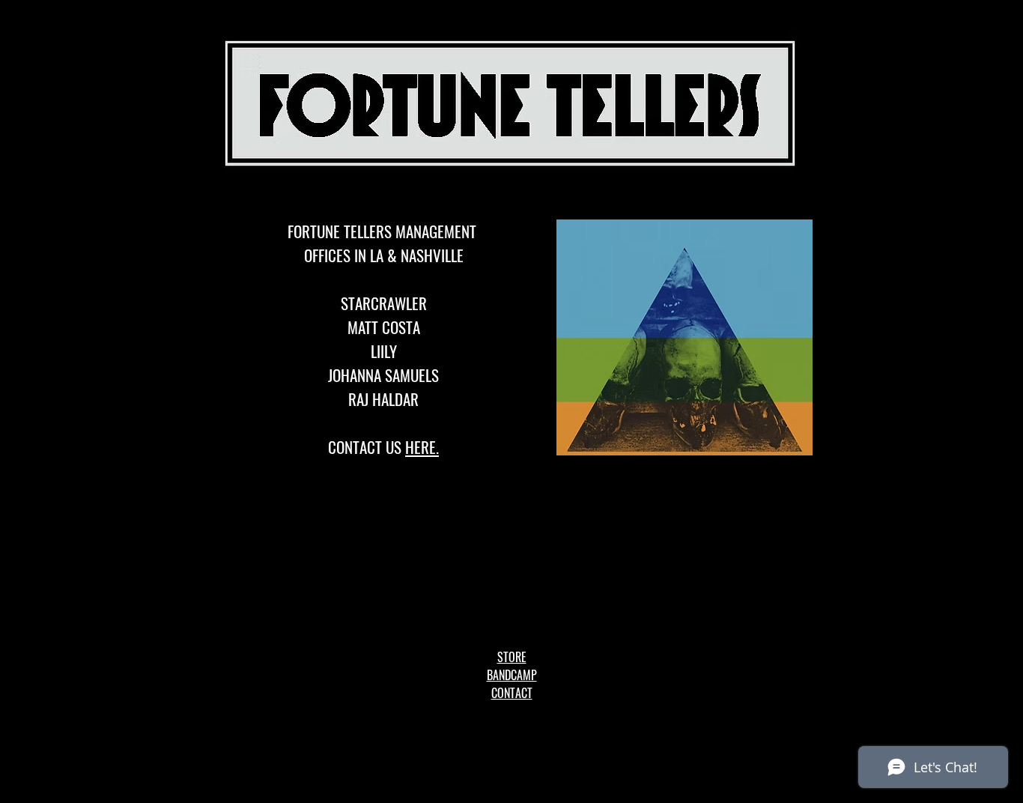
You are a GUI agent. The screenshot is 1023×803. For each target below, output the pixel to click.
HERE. (422, 446)
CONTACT (511, 693)
